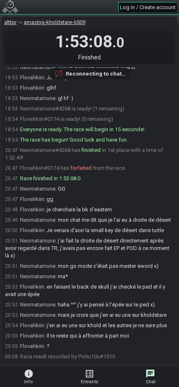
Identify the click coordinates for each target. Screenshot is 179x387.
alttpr (10, 22)
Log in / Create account (148, 7)
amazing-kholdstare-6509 (54, 22)
